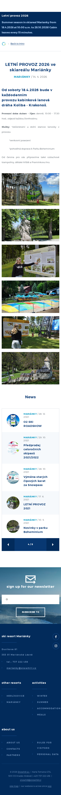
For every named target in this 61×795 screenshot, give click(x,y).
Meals (41, 715)
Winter (42, 696)
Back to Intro (17, 44)
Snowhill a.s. (24, 772)
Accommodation (49, 708)
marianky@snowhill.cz (21, 668)
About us (13, 743)
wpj (49, 786)
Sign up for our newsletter (30, 586)
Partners (13, 755)
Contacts (13, 749)
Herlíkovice (16, 696)
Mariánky (14, 702)
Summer (43, 702)
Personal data (48, 754)
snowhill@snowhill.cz (30, 780)
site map (14, 786)
